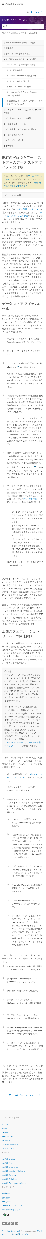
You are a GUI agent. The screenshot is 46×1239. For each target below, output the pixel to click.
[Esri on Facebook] (8, 1223)
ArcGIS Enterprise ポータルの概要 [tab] (21, 42)
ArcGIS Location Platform (13, 1171)
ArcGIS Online (8, 1159)
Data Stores (7, 1136)
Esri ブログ (7, 1201)
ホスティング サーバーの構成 (19, 87)
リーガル (24, 1234)
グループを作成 (30, 499)
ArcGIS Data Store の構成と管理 (22, 76)
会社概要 (6, 1193)
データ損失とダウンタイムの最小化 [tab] (21, 129)
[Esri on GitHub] (12, 1223)
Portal (4, 1128)
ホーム (5, 1124)
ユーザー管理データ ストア (27, 209)
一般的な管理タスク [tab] (14, 135)
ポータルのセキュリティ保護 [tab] (18, 118)
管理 (4, 33)
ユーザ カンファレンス (12, 1205)
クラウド (6, 1140)
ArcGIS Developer (10, 1175)
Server (5, 1132)
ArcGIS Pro (7, 1163)
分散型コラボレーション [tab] (16, 124)
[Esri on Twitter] (4, 1223)
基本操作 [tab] (9, 48)
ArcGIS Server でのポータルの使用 (23, 33)
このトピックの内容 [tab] (12, 195)
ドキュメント (8, 1148)
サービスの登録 (15, 70)
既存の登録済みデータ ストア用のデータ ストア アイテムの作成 (24, 102)
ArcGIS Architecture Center (14, 1183)
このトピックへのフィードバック (28, 1095)
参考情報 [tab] (9, 146)
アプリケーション (10, 1144)
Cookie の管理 (14, 1234)
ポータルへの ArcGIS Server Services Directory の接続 (22, 93)
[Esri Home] (7, 1215)
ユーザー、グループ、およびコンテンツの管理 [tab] (22, 111)
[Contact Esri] (16, 1223)
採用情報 (6, 1197)
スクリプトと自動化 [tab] (14, 140)
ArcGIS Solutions (9, 1179)
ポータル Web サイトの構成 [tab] (18, 54)
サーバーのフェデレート (19, 81)
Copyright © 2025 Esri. (11, 1231)
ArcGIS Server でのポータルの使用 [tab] (21, 59)
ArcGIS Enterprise (14, 4)
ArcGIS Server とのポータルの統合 (21, 65)
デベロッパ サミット (11, 1210)
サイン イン (38, 12)
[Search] (28, 12)
